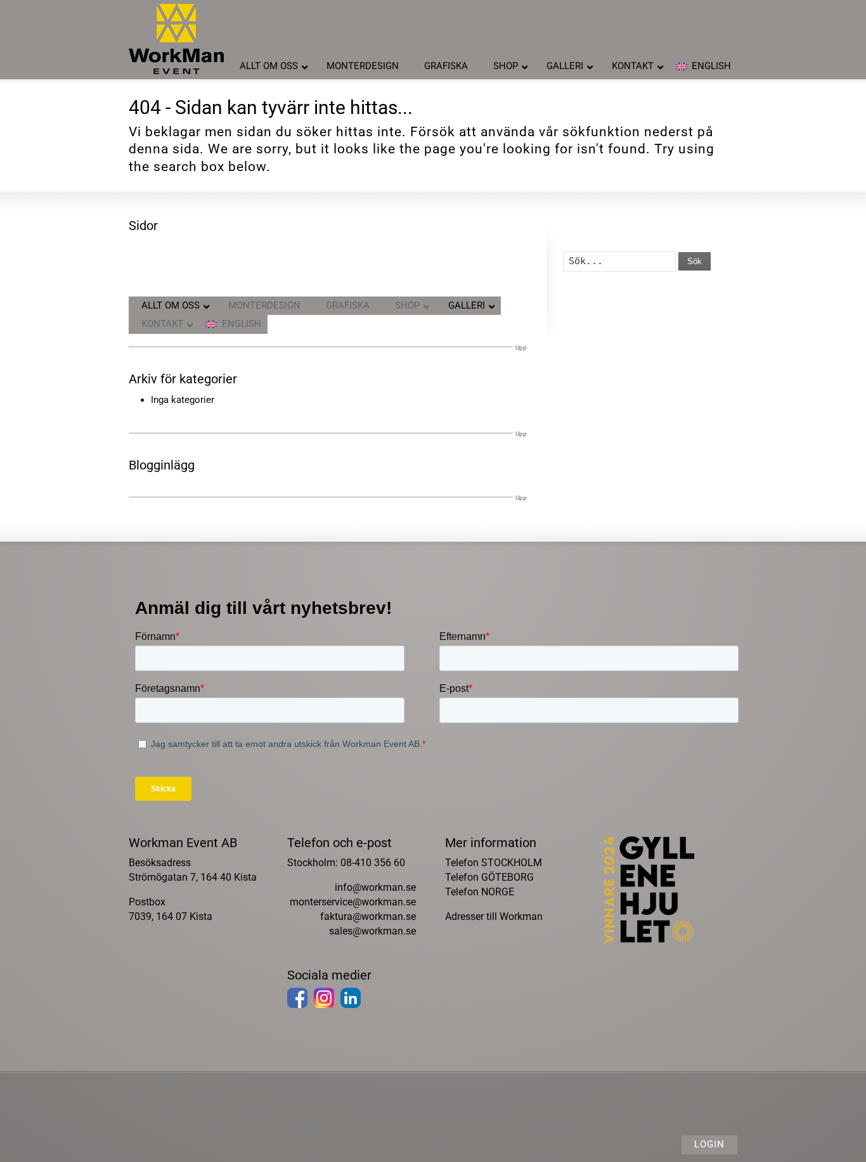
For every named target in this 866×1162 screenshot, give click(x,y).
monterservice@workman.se (353, 902)
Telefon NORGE (479, 892)
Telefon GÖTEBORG (489, 877)
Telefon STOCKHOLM (493, 863)
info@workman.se (375, 887)
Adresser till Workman (494, 916)
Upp (521, 347)
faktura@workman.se (368, 916)
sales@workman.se (372, 931)
